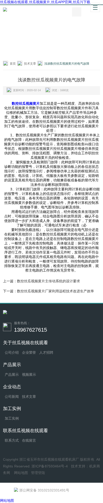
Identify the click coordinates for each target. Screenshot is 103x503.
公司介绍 (12, 352)
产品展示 (12, 374)
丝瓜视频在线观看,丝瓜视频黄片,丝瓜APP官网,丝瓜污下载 (45, 2)
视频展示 (29, 374)
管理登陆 (38, 473)
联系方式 (12, 440)
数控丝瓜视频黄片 (26, 103)
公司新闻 (12, 397)
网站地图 (21, 473)
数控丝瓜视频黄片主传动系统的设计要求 (48, 281)
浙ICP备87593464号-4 (50, 466)
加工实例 (12, 418)
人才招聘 (46, 352)
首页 (13, 63)
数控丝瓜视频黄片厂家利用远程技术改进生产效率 (55, 291)
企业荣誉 (29, 352)
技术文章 (30, 63)
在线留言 (29, 440)
